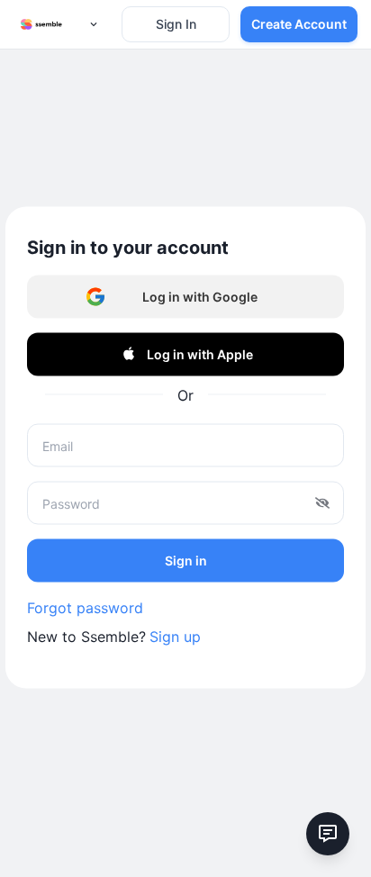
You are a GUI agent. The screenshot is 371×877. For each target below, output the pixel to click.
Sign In (176, 24)
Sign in (186, 559)
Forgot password (85, 608)
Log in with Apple (200, 353)
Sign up (175, 637)
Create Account (299, 24)
